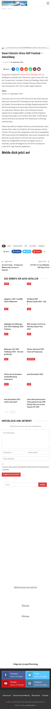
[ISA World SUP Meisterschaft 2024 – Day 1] (37, 290)
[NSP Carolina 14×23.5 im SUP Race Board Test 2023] (37, 315)
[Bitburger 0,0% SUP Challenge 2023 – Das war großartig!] (14, 340)
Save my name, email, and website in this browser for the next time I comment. (25, 468)
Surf (6, 284)
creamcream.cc (31, 705)
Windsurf (31, 359)
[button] (4, 704)
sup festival (33, 246)
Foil (6, 384)
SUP (26, 246)
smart (9, 246)
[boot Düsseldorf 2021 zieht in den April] (14, 390)
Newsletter (36, 695)
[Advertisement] (25, 28)
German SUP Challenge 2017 (30, 74)
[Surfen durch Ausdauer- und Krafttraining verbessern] (14, 365)
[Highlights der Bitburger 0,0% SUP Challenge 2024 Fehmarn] (14, 315)
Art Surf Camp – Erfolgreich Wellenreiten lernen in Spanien (12, 267)
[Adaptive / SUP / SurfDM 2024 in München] (14, 290)
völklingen (41, 246)
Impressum (7, 695)
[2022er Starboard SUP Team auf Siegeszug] (37, 340)
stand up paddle (17, 246)
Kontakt (45, 695)
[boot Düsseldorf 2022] (37, 365)
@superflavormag (30, 664)
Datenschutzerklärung (21, 695)
